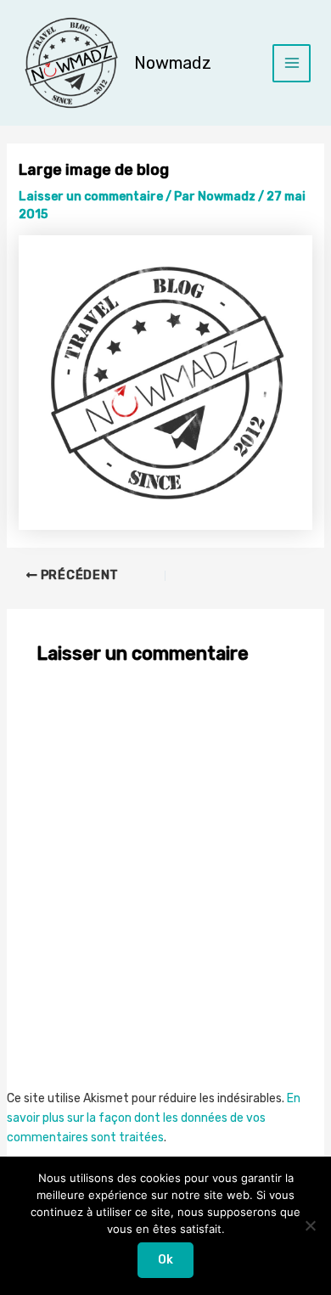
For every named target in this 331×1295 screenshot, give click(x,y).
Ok (165, 1260)
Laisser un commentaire (91, 196)
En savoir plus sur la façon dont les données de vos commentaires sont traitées (153, 1118)
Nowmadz (172, 63)
